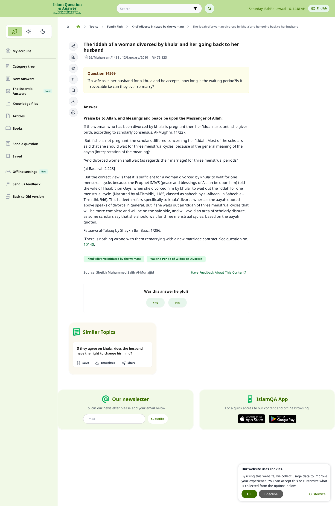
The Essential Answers (31, 91)
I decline (271, 494)
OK (249, 494)
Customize (317, 494)
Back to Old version (28, 196)
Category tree (24, 66)
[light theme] (29, 31)
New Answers (23, 79)
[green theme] (15, 31)
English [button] (322, 8)
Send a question (25, 144)
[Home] (78, 26)
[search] (209, 8)
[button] (73, 46)
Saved (17, 156)
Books (18, 128)
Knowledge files (25, 103)
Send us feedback (27, 184)
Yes (155, 302)
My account (22, 51)
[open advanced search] (195, 8)
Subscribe (157, 419)
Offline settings (29, 171)
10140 (89, 244)
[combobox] (156, 8)
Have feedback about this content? (218, 272)
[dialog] (284, 482)
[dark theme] (43, 31)
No (177, 302)
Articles (19, 116)
